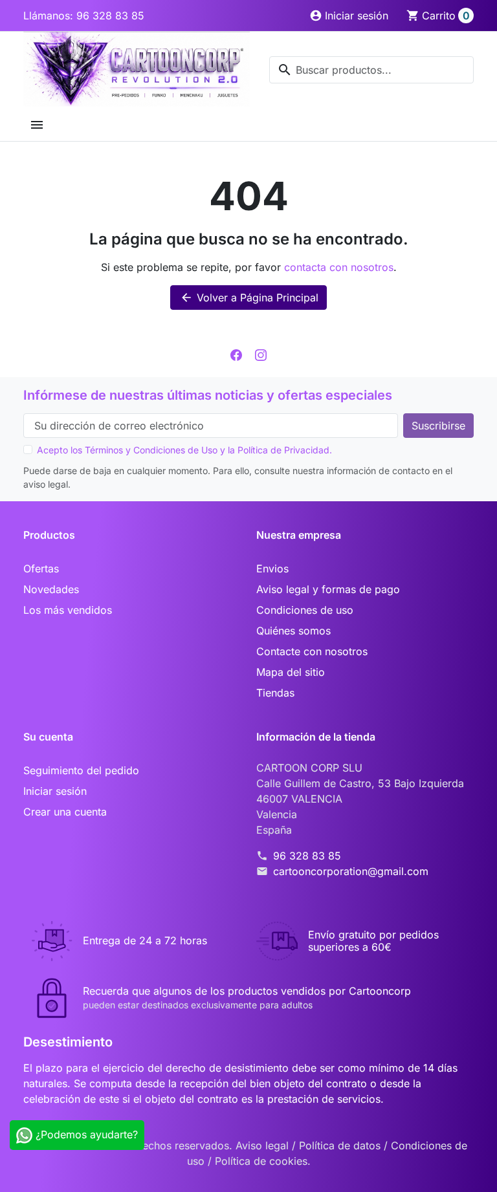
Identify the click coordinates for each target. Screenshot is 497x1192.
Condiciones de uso (304, 609)
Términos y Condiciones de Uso (151, 449)
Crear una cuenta (65, 811)
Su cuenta (48, 736)
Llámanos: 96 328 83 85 (83, 15)
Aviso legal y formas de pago (328, 589)
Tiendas (275, 692)
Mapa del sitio (290, 672)
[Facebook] (236, 353)
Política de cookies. (263, 1160)
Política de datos (341, 1145)
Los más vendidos (67, 609)
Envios (272, 568)
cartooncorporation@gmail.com (350, 871)
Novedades (51, 589)
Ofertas (41, 568)
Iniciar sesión (55, 791)
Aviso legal (264, 1145)
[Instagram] (261, 353)
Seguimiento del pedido (81, 770)
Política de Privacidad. (284, 449)
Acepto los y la (184, 449)
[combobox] (371, 69)
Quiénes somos (293, 630)
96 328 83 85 (307, 855)
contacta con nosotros (338, 267)
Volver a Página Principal (249, 297)
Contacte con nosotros (312, 651)
